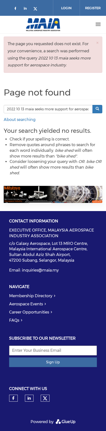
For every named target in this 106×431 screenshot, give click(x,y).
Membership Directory (30, 296)
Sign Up (53, 362)
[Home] (43, 24)
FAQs (14, 320)
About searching (19, 119)
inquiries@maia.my (40, 270)
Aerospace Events (26, 304)
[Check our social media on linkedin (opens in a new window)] (26, 9)
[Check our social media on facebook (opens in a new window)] (16, 9)
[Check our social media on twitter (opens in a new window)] (37, 9)
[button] (97, 42)
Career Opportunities (29, 312)
